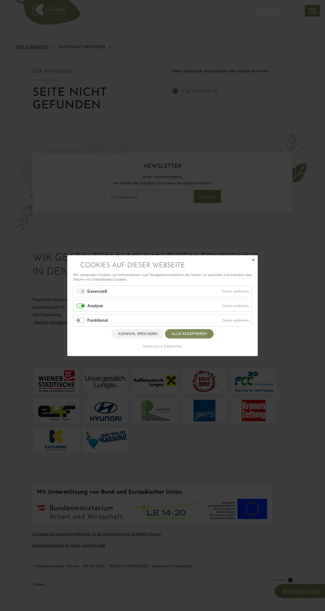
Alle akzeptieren (189, 334)
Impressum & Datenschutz (162, 346)
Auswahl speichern (137, 334)
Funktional (97, 320)
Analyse (95, 306)
